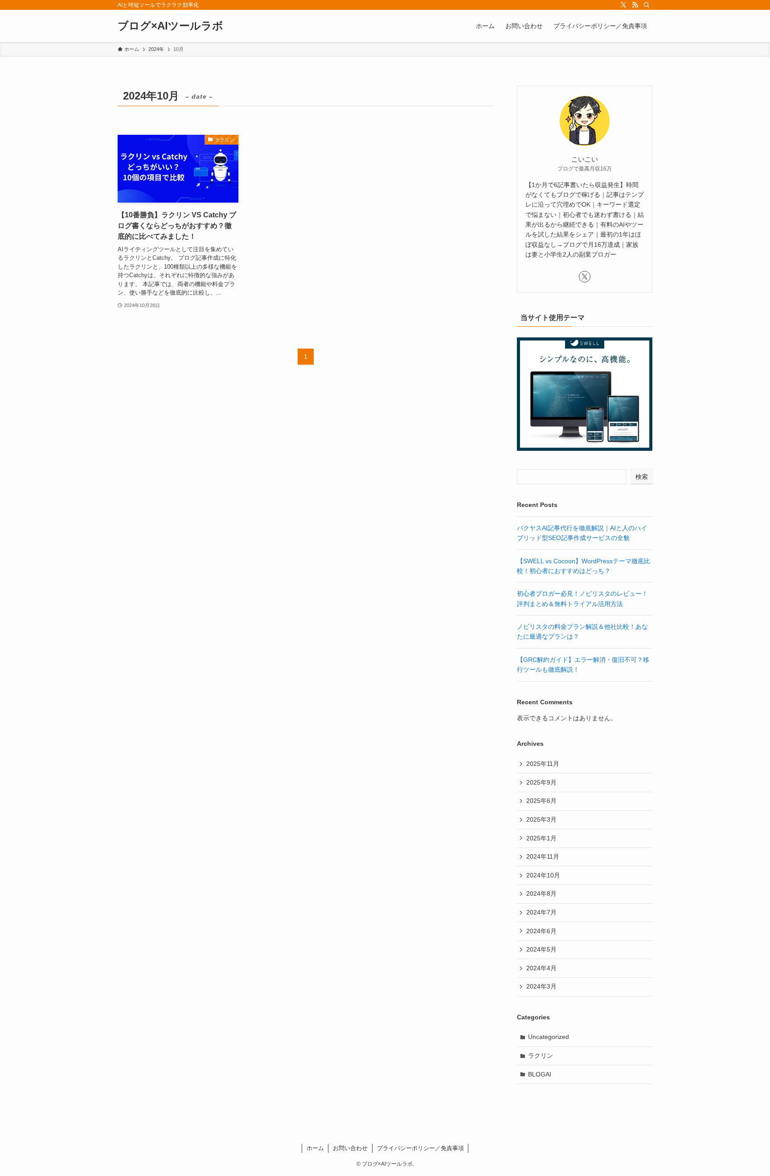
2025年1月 (541, 838)
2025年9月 (541, 782)
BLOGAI (539, 1074)
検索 (641, 476)
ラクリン (540, 1055)
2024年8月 (541, 893)
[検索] (646, 5)
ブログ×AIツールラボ (170, 26)
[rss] (635, 5)
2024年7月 (541, 912)
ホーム (315, 1148)
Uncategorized (548, 1036)
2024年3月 (541, 986)
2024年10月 (543, 875)
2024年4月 (541, 968)
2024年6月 (541, 931)
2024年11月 (542, 856)
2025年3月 (541, 819)
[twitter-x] (623, 5)
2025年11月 (542, 763)
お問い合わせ (350, 1148)
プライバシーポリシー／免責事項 (420, 1148)
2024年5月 (541, 949)
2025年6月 (541, 800)
